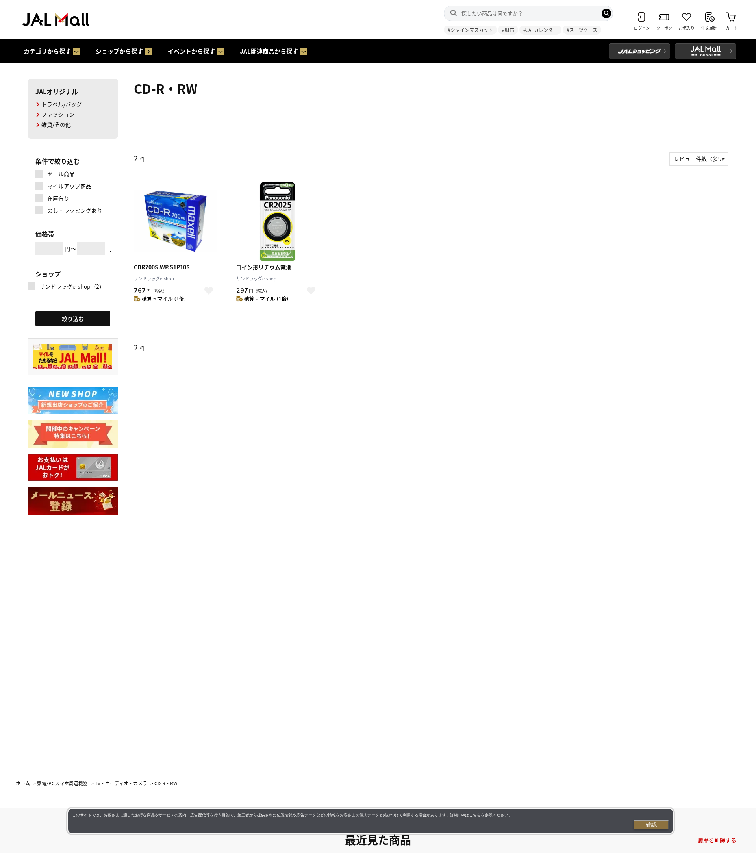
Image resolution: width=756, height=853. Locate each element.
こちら (475, 815)
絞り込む (73, 319)
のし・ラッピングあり (74, 210)
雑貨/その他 (56, 124)
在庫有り (58, 198)
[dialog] (370, 821)
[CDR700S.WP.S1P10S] (175, 221)
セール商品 (61, 174)
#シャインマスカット (470, 29)
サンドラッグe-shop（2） (72, 286)
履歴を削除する (717, 840)
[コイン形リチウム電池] (277, 221)
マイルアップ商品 (69, 186)
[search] (606, 13)
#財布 (508, 29)
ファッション (57, 114)
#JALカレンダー (540, 29)
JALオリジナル (56, 91)
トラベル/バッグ (61, 104)
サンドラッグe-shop (154, 278)
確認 (651, 824)
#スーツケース (582, 29)
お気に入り (209, 291)
